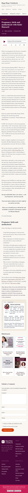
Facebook (4, 281)
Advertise (14, 9)
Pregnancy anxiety (15, 13)
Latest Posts (10, 302)
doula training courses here (14, 279)
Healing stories (5, 469)
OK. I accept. (10, 490)
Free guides (4, 471)
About (3, 9)
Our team (17, 480)
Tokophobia (5, 13)
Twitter (10, 281)
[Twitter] (8, 312)
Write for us (8, 9)
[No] (26, 489)
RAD (16, 456)
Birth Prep (4, 19)
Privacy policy (18, 490)
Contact (20, 9)
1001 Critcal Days (16, 150)
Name (3, 407)
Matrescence (18, 453)
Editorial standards (19, 473)
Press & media (18, 475)
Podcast (3, 464)
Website (3, 418)
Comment (4, 393)
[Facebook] (6, 312)
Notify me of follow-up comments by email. (12, 423)
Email (3, 412)
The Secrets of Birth (15, 283)
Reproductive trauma (20, 451)
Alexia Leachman (15, 304)
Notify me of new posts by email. (10, 426)
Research (4, 473)
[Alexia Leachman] (7, 309)
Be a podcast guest (6, 466)
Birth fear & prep (19, 448)
